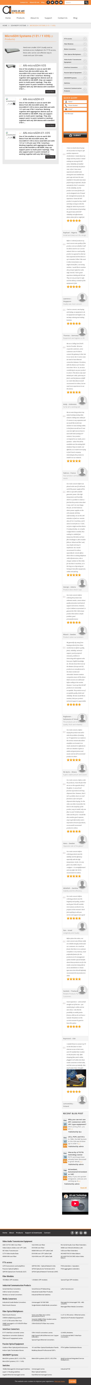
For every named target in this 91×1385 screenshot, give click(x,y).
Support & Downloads (33, 1233)
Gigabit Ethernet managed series (14, 1375)
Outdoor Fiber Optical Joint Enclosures (15, 1347)
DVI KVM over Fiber (38, 1248)
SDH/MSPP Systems (18, 25)
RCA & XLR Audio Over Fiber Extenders (73, 1245)
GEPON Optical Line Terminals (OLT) (14, 1272)
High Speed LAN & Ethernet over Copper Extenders (45, 1336)
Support (48, 18)
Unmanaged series (38, 1369)
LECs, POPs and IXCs (76, 1137)
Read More (50, 92)
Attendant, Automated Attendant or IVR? (77, 1171)
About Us (35, 18)
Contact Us (24, 2)
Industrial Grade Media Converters (14, 1302)
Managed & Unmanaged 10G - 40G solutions (72, 1303)
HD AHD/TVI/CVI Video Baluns (70, 1253)
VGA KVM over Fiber (38, 1245)
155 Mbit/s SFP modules (10, 1280)
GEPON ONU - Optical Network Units (44, 1266)
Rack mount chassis (9, 1305)
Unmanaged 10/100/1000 (40, 1302)
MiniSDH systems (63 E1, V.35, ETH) (14, 1358)
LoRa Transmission (67, 1289)
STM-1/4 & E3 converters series (42, 1333)
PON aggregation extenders (70, 1269)
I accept (72, 1381)
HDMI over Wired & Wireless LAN (72, 1248)
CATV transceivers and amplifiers (14, 1266)
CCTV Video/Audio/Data (10, 1253)
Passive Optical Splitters (11, 1269)
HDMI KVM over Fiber (10, 1256)
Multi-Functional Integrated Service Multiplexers (72, 1359)
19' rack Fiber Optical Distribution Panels (45, 1347)
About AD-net (34, 2)
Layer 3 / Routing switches (11, 1372)
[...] (72, 1129)
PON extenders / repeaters (70, 1266)
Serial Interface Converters (12, 1289)
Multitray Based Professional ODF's (43, 1350)
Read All (83, 1188)
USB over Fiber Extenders (69, 1251)
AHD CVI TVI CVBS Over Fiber (12, 1245)
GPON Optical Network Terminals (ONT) (45, 1272)
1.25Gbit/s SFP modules (39, 1280)
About (11, 1233)
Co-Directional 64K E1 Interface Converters (71, 1336)
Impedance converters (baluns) (13, 1335)
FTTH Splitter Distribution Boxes (71, 1347)
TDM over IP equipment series (13, 1338)
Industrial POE (65, 1369)
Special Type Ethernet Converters (43, 1340)
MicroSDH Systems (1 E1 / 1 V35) (42, 25)
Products (21, 18)
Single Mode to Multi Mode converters (44, 1305)
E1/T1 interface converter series (13, 1333)
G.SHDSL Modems (67, 1333)
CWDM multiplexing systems (12, 1318)
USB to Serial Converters (11, 1292)
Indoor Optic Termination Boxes (13, 1350)
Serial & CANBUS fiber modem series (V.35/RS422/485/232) (44, 1320)
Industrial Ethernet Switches (41, 1295)
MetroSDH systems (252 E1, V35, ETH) (44, 1358)
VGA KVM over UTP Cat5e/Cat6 (42, 1256)
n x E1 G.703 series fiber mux (12, 1321)
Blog (43, 2)
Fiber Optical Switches (39, 1372)
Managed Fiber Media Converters (72, 1307)
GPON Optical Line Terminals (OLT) (43, 1269)
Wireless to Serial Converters (12, 1295)
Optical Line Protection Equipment (72, 1318)
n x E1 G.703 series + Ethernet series (73, 1315)
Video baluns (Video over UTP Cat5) (14, 1248)
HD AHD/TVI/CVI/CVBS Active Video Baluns (72, 1257)
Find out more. (59, 1381)
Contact (47, 1233)
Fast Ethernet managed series (42, 1375)
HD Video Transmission (10, 1251)
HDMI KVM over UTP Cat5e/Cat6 (42, 1251)
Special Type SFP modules (69, 1280)
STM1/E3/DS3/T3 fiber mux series (43, 1323)
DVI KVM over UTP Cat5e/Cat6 (41, 1253)
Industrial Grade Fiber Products (42, 1292)
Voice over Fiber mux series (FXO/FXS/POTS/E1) (41, 1315)
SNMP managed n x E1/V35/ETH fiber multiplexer (15, 1324)
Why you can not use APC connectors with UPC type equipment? (77, 1121)
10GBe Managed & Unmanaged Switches (16, 1369)
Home (8, 18)
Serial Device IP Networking (41, 1289)
